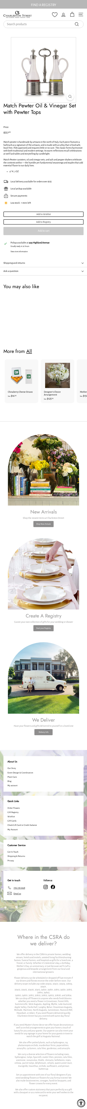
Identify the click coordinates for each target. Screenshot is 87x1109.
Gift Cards (11, 821)
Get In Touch (12, 852)
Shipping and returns (14, 263)
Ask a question (10, 271)
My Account (12, 829)
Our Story (11, 768)
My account (12, 785)
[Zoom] (70, 96)
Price (5, 127)
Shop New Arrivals (43, 524)
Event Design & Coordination (20, 773)
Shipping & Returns (16, 856)
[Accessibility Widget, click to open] (81, 1103)
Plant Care (12, 777)
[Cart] (72, 15)
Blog (9, 781)
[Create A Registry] (43, 574)
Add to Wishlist (43, 214)
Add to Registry (43, 222)
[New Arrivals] (43, 470)
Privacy (10, 860)
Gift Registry (13, 812)
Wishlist (11, 816)
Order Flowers (13, 808)
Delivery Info (44, 732)
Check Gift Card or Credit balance (22, 825)
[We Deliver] (43, 678)
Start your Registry (43, 628)
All (29, 351)
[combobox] (43, 24)
